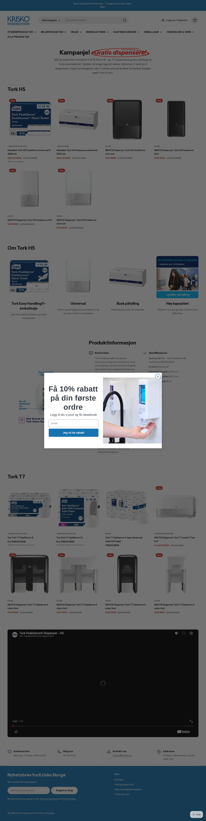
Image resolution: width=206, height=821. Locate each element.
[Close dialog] (158, 376)
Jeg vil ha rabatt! (73, 432)
